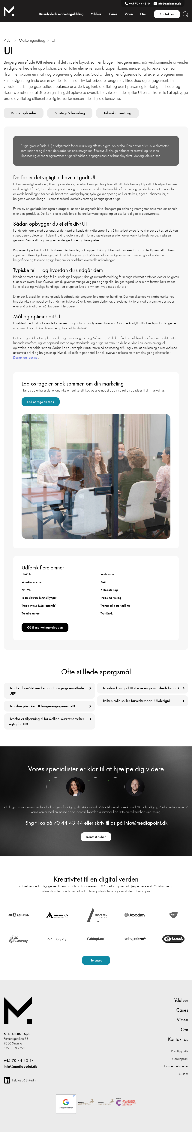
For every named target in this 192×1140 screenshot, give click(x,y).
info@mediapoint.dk (169, 3)
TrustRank (106, 613)
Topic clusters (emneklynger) (40, 598)
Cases (113, 14)
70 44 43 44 (68, 823)
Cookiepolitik (180, 1058)
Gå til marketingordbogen (45, 627)
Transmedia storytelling (115, 605)
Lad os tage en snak (40, 402)
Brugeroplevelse (23, 113)
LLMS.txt (27, 574)
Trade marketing (110, 598)
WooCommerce (32, 582)
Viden (129, 14)
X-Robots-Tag (109, 590)
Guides (183, 1073)
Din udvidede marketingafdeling (61, 14)
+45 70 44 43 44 (140, 3)
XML (103, 582)
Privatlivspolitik (179, 1051)
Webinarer (107, 574)
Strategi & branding (70, 113)
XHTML (26, 590)
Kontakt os (167, 14)
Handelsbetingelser (176, 1066)
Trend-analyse (31, 613)
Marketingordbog (32, 40)
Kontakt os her (96, 837)
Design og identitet (25, 357)
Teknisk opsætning (117, 113)
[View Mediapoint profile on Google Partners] (66, 1102)
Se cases (96, 960)
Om (143, 14)
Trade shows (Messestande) (39, 605)
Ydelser (96, 14)
